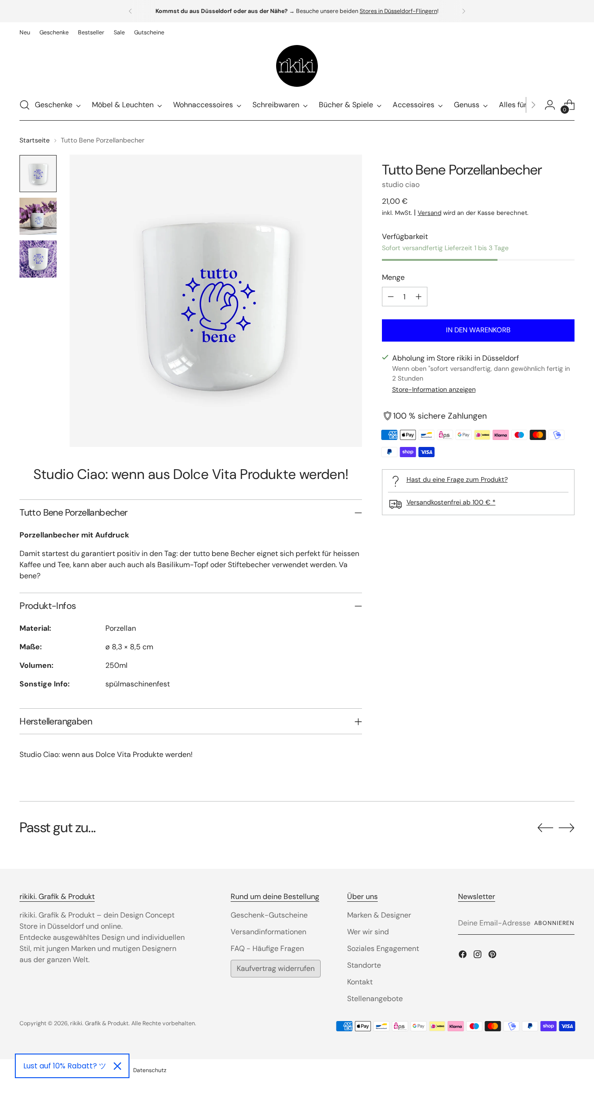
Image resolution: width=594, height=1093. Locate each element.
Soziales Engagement (383, 948)
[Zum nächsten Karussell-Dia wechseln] (567, 827)
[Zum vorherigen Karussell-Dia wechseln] (545, 828)
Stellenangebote (375, 998)
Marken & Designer (379, 915)
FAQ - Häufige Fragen (267, 948)
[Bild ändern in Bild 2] (38, 216)
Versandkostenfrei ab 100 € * (451, 502)
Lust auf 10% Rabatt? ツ (64, 1066)
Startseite (34, 140)
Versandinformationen (268, 932)
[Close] (117, 1066)
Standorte (364, 965)
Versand (429, 213)
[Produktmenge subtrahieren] (390, 296)
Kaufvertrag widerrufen (276, 968)
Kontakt (360, 982)
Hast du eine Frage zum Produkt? (457, 479)
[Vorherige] (130, 11)
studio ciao (401, 184)
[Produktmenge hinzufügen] (418, 296)
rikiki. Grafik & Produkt (99, 1023)
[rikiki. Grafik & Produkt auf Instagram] (478, 956)
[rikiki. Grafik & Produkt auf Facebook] (463, 956)
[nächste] (463, 11)
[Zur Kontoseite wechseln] (550, 105)
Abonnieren (554, 923)
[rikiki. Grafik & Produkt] (297, 66)
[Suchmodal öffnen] (24, 105)
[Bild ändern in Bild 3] (38, 259)
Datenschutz (150, 1070)
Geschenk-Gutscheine (269, 915)
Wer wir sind (368, 932)
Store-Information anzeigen (434, 389)
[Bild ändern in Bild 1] (38, 173)
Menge (393, 277)
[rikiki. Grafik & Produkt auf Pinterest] (493, 956)
